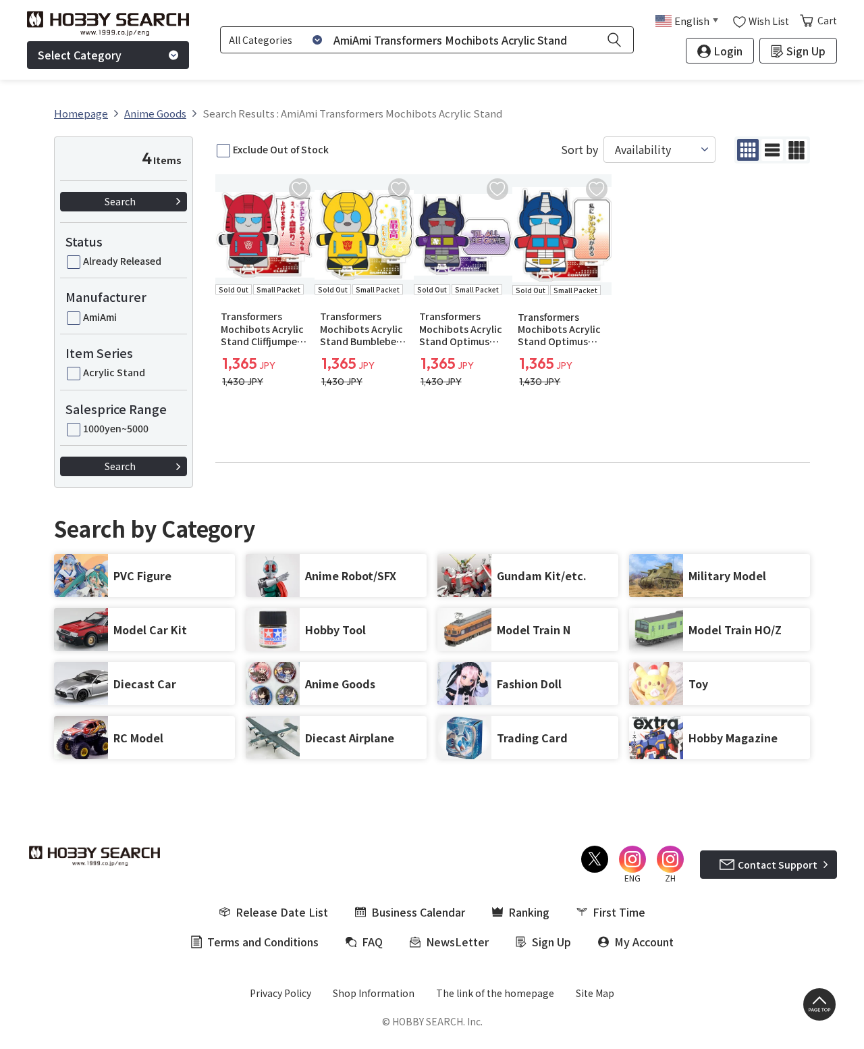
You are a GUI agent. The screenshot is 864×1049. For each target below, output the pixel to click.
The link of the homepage (495, 993)
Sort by (579, 150)
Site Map (595, 993)
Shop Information (373, 993)
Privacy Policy (280, 993)
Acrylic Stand (114, 372)
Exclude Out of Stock (281, 149)
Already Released (122, 261)
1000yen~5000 (115, 428)
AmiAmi (100, 317)
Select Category (80, 55)
